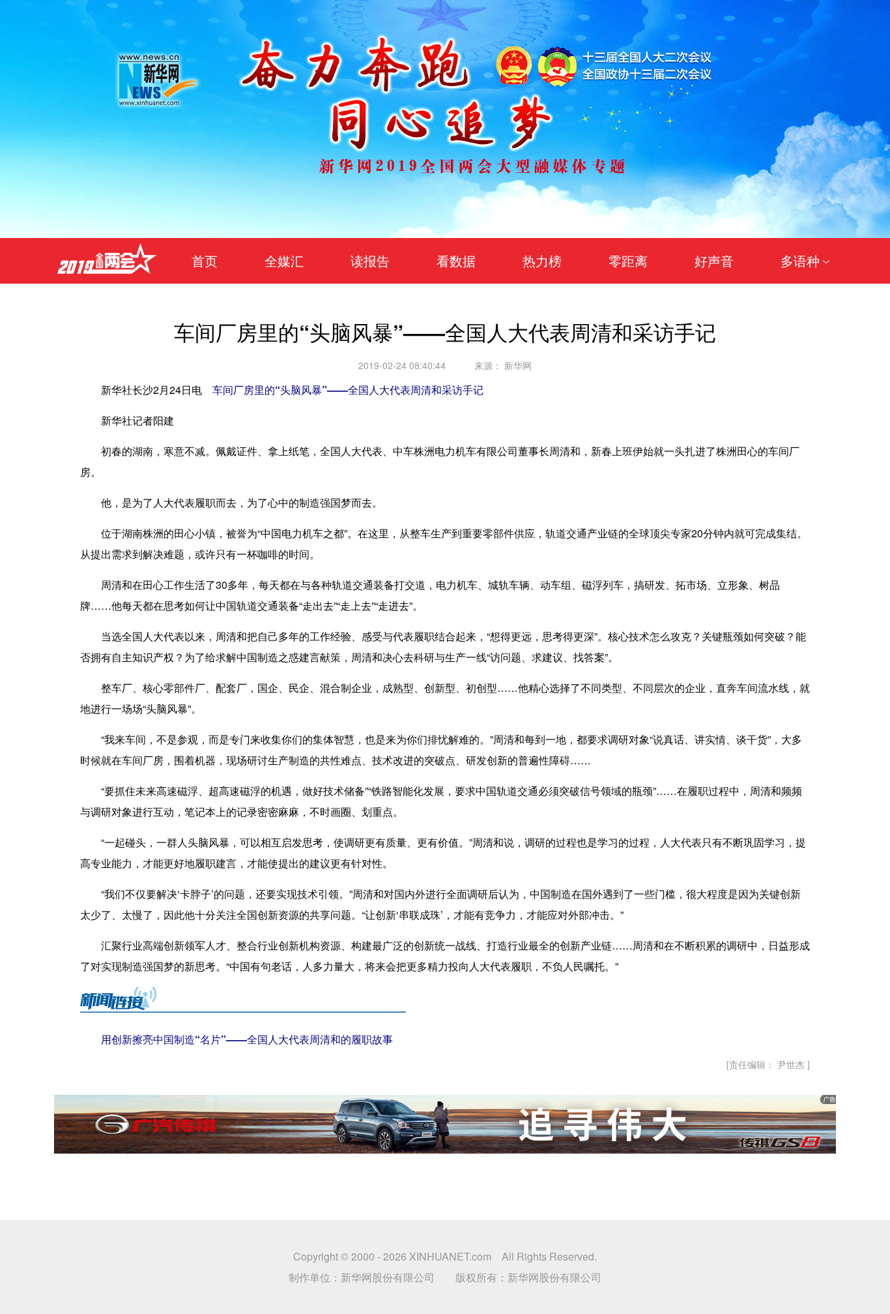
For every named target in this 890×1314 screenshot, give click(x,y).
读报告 (370, 260)
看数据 (456, 260)
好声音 (714, 260)
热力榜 (542, 260)
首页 (205, 260)
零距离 (628, 260)
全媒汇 (284, 260)
